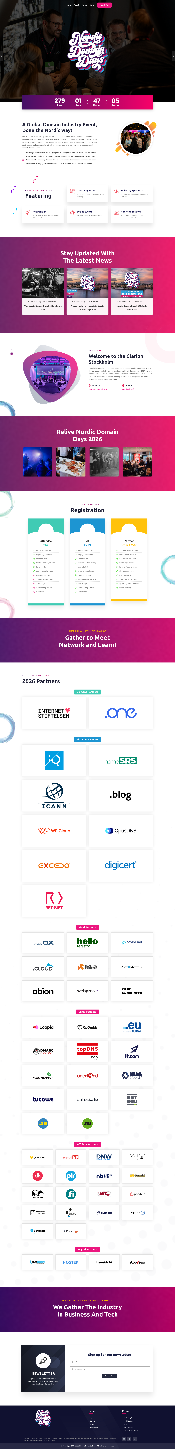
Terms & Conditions (131, 1430)
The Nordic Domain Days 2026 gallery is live (43, 308)
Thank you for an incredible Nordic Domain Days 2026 (87, 308)
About (76, 5)
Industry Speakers (132, 190)
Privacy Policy (128, 1427)
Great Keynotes (86, 190)
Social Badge (128, 1421)
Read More (129, 594)
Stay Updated (46, 598)
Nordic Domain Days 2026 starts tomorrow (132, 308)
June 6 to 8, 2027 (128, 389)
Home (68, 5)
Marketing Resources (131, 1418)
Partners (93, 1421)
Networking (39, 211)
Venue (84, 5)
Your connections (131, 211)
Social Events (84, 211)
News (92, 5)
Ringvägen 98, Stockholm (98, 389)
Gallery (92, 1424)
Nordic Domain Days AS (89, 1446)
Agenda (93, 1418)
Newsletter (94, 1427)
